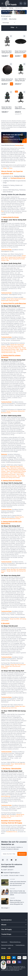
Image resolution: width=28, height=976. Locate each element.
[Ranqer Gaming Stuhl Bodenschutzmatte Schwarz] (20, 41)
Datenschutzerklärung (7, 945)
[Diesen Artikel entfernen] (3, 19)
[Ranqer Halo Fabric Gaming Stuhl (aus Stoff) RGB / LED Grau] (7, 97)
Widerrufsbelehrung (15, 942)
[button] (14, 27)
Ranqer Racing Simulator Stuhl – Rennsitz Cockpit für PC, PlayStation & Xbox (12, 816)
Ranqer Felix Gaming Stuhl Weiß (15, 346)
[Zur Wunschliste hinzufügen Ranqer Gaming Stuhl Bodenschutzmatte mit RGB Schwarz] (10, 64)
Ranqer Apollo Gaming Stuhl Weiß (9, 300)
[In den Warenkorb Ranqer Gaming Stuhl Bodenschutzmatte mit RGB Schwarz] (11, 83)
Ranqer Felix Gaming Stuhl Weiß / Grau (11, 347)
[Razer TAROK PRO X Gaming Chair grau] (20, 69)
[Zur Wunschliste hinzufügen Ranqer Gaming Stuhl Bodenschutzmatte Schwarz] (24, 36)
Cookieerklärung (20, 945)
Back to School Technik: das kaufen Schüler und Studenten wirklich (18, 892)
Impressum (4, 942)
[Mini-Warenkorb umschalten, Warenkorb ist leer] (25, 3)
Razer (10, 168)
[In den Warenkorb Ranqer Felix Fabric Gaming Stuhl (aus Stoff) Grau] (11, 56)
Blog (2, 211)
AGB (9, 948)
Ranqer (5, 168)
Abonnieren (22, 854)
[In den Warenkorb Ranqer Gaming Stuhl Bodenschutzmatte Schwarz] (24, 56)
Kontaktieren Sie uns (11, 831)
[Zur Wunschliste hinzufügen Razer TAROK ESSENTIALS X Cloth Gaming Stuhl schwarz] (24, 92)
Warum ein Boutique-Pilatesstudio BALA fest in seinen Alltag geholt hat (17, 902)
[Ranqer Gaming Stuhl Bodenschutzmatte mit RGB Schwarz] (7, 69)
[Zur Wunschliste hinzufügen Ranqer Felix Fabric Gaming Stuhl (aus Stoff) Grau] (10, 36)
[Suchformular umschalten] (21, 3)
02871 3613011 (8, 870)
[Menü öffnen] (2, 3)
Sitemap (3, 948)
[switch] (3, 968)
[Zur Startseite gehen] (11, 3)
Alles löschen (12, 19)
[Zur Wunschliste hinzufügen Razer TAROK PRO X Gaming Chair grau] (24, 64)
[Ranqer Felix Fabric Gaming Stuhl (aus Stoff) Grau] (7, 41)
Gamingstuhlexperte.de (17, 178)
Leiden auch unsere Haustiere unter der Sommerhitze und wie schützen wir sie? (18, 883)
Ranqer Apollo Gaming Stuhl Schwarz (16, 299)
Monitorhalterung (5, 796)
